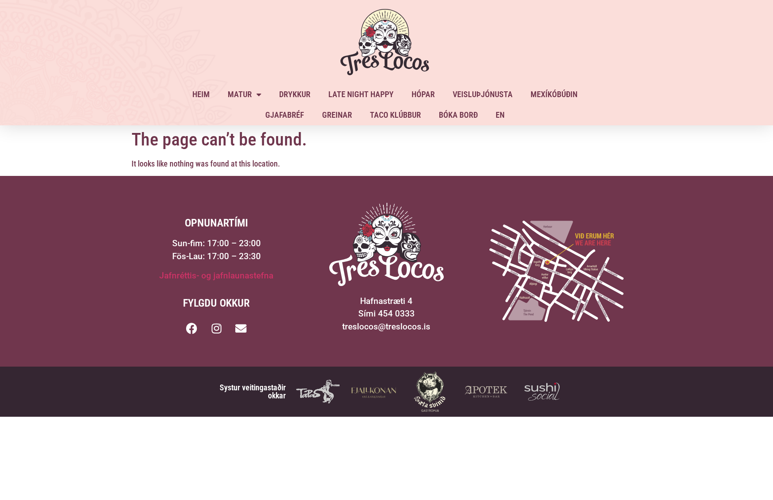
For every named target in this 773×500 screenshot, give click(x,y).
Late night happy (361, 94)
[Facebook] (192, 328)
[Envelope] (241, 328)
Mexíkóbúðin (554, 94)
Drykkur (294, 94)
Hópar (423, 94)
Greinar (337, 115)
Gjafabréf (284, 115)
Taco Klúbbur (395, 115)
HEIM (201, 94)
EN (500, 115)
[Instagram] (216, 328)
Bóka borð (458, 115)
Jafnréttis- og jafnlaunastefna (216, 275)
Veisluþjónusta (483, 94)
